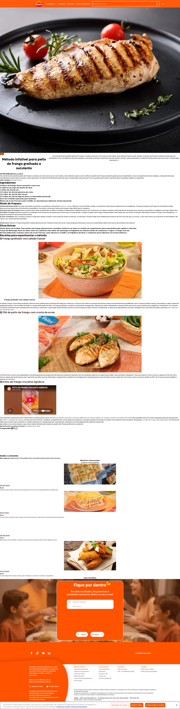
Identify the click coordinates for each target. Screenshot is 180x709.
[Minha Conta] (163, 3)
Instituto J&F (103, 674)
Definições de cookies (119, 705)
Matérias (70, 4)
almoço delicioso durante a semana (65, 418)
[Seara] (39, 4)
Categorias (50, 4)
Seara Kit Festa (79, 674)
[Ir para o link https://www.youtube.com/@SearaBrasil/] (43, 653)
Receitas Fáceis (18, 458)
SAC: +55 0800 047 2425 (126, 671)
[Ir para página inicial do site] (90, 660)
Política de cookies (147, 669)
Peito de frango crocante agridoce (23, 382)
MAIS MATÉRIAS (90, 578)
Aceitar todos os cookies (155, 705)
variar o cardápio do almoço (12, 420)
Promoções (78, 681)
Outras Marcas (104, 669)
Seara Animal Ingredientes (83, 678)
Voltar (83, 634)
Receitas (62, 4)
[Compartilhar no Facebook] (12, 428)
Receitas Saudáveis (33, 458)
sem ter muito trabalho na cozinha (96, 418)
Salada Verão (16, 180)
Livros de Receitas (83, 4)
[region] (90, 705)
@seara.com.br (45, 682)
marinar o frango (65, 206)
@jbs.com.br (34, 680)
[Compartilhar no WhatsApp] (17, 428)
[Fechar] (176, 705)
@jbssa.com (33, 682)
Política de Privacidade (79, 707)
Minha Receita (79, 676)
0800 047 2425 (37, 686)
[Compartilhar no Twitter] (14, 428)
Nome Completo (79, 602)
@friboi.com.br (45, 680)
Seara (45, 458)
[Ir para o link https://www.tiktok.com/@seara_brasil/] (37, 653)
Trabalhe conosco (143, 653)
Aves (10, 458)
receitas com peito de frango (121, 418)
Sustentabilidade (105, 678)
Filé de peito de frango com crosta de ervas (29, 312)
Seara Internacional (81, 669)
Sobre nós (102, 676)
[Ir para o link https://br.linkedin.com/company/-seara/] (49, 653)
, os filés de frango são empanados (155, 420)
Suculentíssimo (54, 458)
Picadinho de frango (32, 426)
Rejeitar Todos (137, 705)
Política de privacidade (149, 671)
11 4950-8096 (54, 686)
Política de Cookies (63, 707)
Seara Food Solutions (81, 671)
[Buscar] (157, 3)
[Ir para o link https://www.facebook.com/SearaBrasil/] (31, 653)
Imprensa (102, 671)
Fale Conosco (122, 669)
